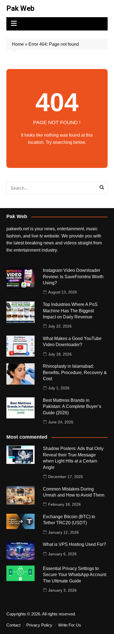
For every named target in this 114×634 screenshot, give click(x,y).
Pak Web (20, 8)
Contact (13, 625)
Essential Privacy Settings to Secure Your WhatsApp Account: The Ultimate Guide (75, 574)
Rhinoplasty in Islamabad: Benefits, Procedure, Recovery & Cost (75, 372)
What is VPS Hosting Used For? (74, 544)
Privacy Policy (39, 625)
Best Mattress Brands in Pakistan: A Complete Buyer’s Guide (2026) (72, 406)
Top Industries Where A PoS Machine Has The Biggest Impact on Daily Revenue (70, 310)
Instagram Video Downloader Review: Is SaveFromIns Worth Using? (73, 276)
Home (18, 44)
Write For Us (69, 625)
